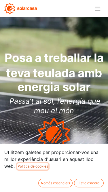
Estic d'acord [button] (89, 183)
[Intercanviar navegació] (98, 8)
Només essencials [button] (55, 183)
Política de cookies (33, 166)
